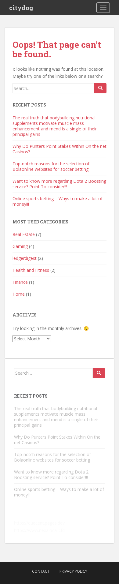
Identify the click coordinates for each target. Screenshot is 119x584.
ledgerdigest (25, 258)
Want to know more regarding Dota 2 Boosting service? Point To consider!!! (59, 183)
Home (19, 294)
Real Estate (24, 234)
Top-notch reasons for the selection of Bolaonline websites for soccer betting (51, 166)
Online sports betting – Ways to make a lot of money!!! (58, 201)
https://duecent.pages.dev (39, 523)
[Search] (100, 88)
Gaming (20, 246)
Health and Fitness (31, 270)
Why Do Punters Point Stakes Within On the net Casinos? (59, 149)
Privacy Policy (73, 571)
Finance (20, 282)
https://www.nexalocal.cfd (39, 530)
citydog (21, 8)
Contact (40, 571)
